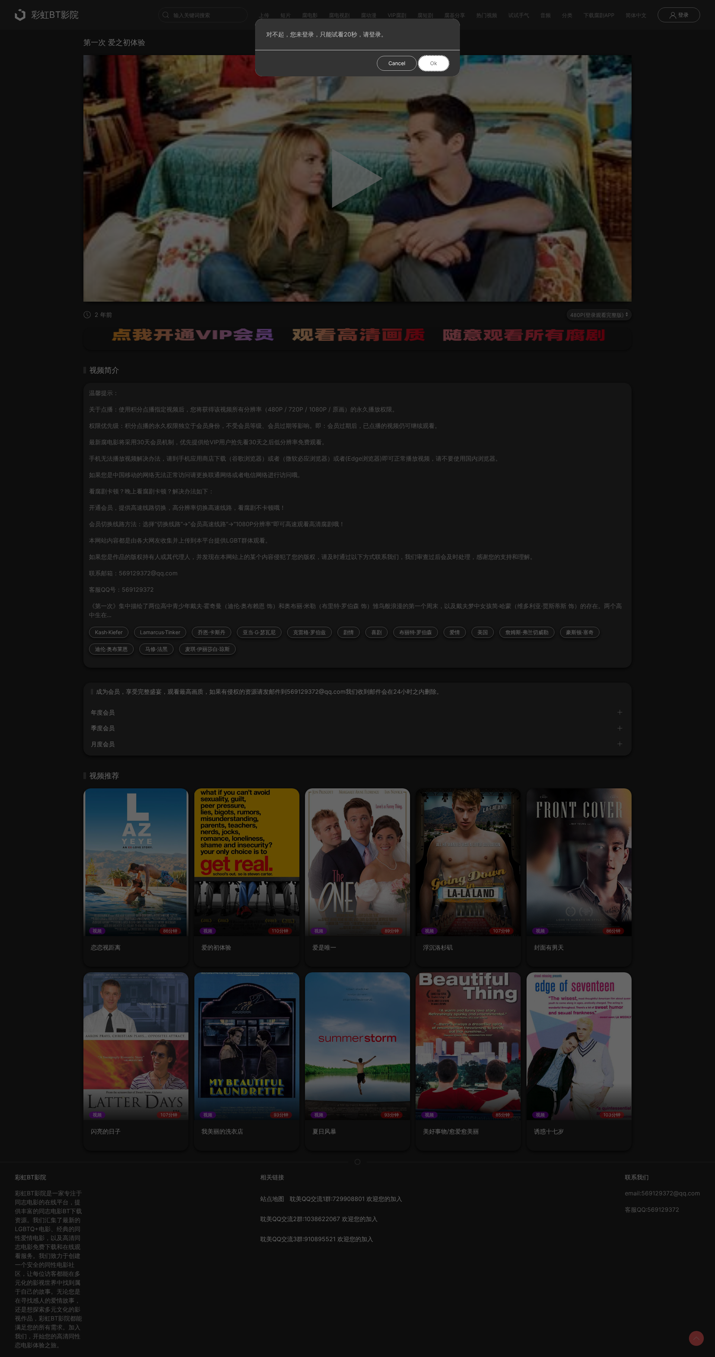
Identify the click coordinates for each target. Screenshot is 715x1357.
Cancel (396, 63)
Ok (433, 63)
